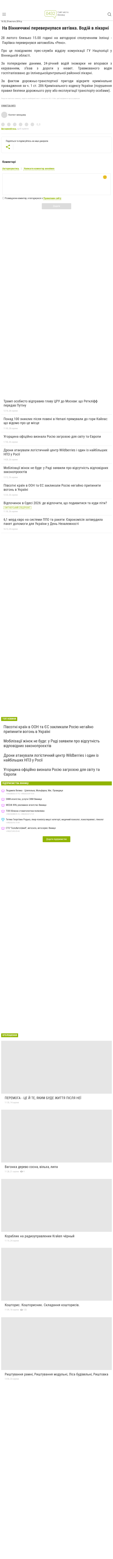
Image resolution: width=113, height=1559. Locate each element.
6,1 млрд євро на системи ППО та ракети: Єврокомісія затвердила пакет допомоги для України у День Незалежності (53, 521)
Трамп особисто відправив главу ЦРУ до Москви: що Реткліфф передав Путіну (51, 403)
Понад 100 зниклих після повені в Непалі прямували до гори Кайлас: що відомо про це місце (56, 421)
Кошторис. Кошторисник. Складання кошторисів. (42, 1305)
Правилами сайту (52, 198)
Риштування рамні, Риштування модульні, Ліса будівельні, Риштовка (56, 1374)
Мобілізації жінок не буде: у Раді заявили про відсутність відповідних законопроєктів (56, 470)
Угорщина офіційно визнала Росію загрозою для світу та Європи (52, 436)
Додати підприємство (56, 839)
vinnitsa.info (8, 105)
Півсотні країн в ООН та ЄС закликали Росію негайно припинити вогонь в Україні (52, 487)
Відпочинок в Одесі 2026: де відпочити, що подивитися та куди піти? (55, 503)
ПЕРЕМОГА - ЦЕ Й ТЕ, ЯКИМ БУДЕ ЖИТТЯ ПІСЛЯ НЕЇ (43, 1098)
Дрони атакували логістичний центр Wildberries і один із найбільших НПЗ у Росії (55, 452)
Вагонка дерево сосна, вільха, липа (31, 1167)
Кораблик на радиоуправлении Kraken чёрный (39, 1236)
